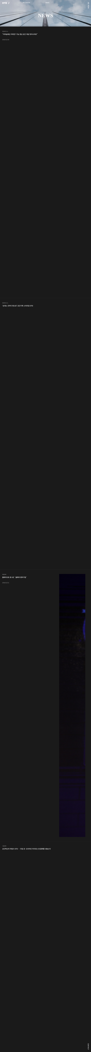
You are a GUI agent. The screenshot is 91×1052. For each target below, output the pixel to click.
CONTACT (88, 1046)
